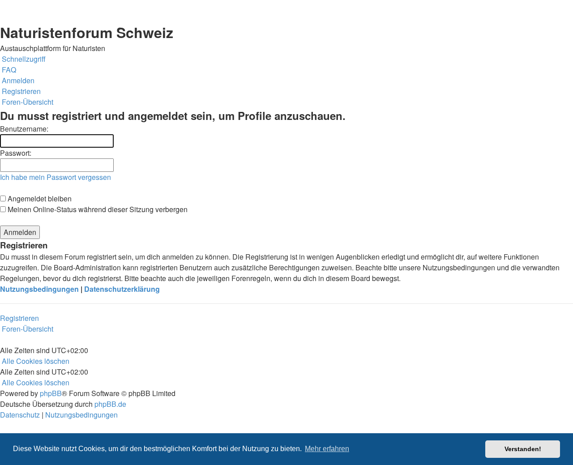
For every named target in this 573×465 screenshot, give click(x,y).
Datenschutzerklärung (122, 289)
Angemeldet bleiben (39, 198)
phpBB (51, 393)
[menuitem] (8, 69)
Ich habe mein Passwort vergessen (55, 177)
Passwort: (15, 153)
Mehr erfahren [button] (327, 448)
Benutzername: (24, 129)
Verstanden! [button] (523, 448)
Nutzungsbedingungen (39, 289)
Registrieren (19, 318)
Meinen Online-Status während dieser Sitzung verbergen (97, 209)
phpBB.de (110, 404)
